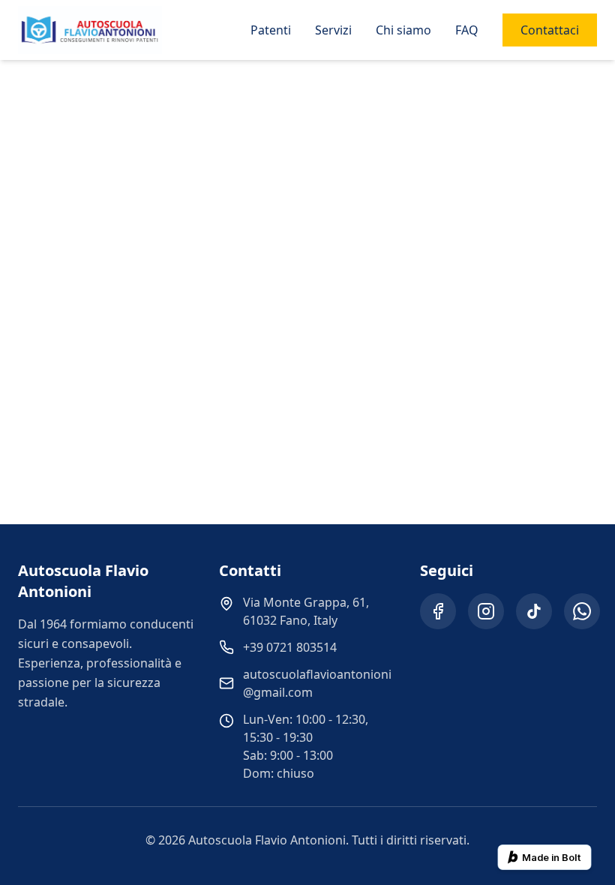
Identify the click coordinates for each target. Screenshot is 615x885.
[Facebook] (438, 611)
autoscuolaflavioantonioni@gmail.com (317, 683)
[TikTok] (534, 611)
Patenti (270, 30)
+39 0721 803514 (290, 647)
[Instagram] (486, 611)
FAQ (466, 30)
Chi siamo (403, 30)
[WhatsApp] (582, 611)
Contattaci (549, 30)
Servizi (333, 30)
